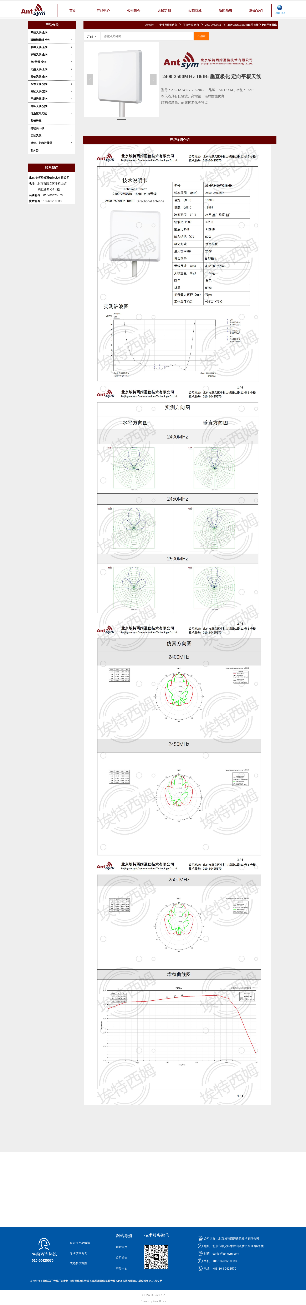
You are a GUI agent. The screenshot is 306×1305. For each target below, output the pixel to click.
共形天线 (36, 120)
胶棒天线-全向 (52, 47)
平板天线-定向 (52, 98)
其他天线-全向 (52, 76)
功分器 (35, 150)
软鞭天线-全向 (52, 54)
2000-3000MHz (213, 24)
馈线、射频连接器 (52, 142)
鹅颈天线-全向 (39, 32)
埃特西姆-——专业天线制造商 (160, 24)
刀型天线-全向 (52, 69)
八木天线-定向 (52, 84)
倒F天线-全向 (52, 61)
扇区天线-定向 (52, 91)
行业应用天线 (52, 113)
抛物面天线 (37, 128)
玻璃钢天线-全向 (52, 39)
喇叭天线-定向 (39, 106)
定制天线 (52, 135)
